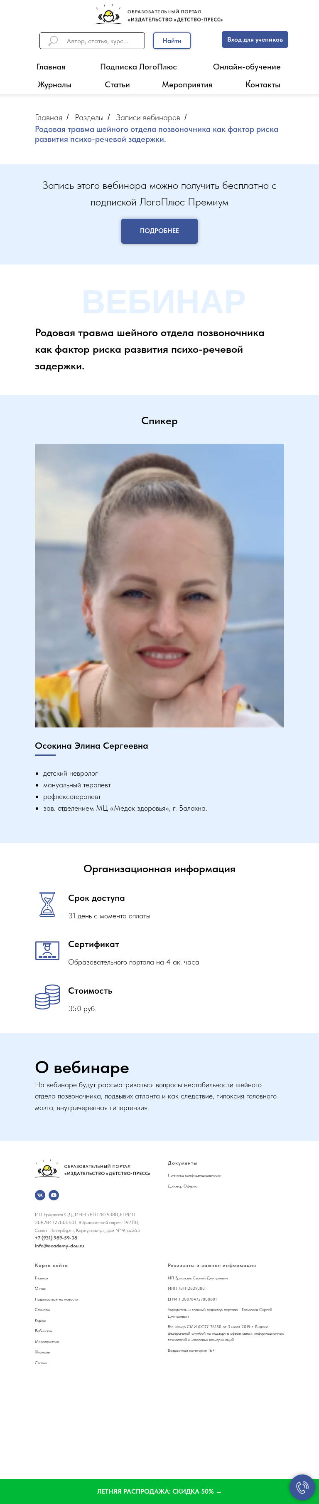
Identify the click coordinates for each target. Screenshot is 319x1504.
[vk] (40, 1195)
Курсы (40, 1320)
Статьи (117, 84)
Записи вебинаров (148, 117)
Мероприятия (187, 84)
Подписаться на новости (56, 1298)
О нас (40, 1288)
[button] (159, 1491)
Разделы (89, 117)
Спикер (41, 1309)
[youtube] (54, 1195)
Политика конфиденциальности (194, 1175)
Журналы (54, 84)
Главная (51, 67)
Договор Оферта (182, 1185)
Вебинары (43, 1330)
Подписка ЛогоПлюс (138, 67)
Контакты (262, 84)
